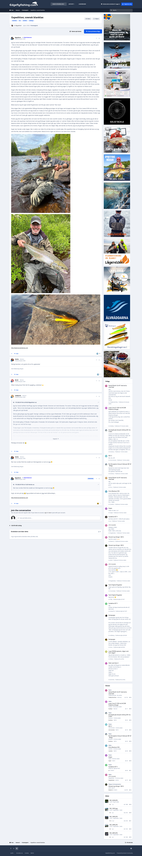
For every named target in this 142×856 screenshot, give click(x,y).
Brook (16, 380)
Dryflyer (112, 426)
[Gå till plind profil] (106, 546)
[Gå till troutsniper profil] (106, 585)
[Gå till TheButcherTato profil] (106, 386)
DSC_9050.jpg (113, 808)
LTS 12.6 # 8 (112, 525)
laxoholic (112, 679)
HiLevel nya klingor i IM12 (116, 537)
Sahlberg (112, 635)
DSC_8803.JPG (113, 833)
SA (111, 802)
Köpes (110, 508)
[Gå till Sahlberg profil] (106, 615)
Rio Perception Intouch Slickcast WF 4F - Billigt (119, 465)
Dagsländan (113, 533)
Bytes (109, 690)
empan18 (112, 611)
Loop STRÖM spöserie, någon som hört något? (118, 652)
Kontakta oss (19, 853)
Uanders (112, 504)
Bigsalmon (19, 25)
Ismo (111, 647)
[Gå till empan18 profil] (106, 604)
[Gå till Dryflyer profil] (106, 408)
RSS (33, 853)
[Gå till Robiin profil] (106, 651)
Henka (17, 359)
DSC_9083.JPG (113, 816)
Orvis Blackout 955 (114, 491)
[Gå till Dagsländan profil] (106, 525)
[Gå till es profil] (106, 517)
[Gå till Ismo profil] (106, 640)
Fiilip (111, 599)
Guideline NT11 (113, 517)
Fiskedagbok (34, 25)
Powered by (125, 853)
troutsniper (112, 591)
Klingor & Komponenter (114, 784)
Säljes (110, 701)
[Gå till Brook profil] (12, 380)
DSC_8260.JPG (113, 800)
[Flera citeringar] (11, 353)
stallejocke (18, 395)
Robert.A (112, 541)
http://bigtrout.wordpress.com (19, 348)
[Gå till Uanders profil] (106, 491)
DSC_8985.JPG (113, 825)
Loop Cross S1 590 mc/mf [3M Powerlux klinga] (117, 408)
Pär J (111, 487)
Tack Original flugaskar (115, 585)
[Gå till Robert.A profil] (106, 537)
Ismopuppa (111, 615)
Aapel (111, 512)
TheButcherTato (114, 402)
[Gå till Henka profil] (12, 359)
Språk (11, 853)
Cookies (27, 853)
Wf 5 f (110, 456)
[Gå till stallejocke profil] (12, 396)
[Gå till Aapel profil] (106, 509)
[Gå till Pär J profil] (106, 478)
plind (111, 560)
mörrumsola (113, 460)
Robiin (111, 659)
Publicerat (121, 426)
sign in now (47, 512)
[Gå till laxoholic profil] (106, 663)
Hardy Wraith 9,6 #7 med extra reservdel (117, 386)
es (110, 521)
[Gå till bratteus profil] (106, 430)
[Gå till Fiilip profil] (106, 595)
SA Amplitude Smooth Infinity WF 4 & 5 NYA (119, 430)
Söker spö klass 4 (113, 663)
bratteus (112, 451)
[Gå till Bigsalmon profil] (12, 25)
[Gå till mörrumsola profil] (106, 456)
